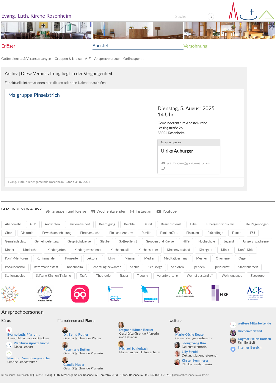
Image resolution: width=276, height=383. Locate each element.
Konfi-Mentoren (16, 258)
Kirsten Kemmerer (195, 360)
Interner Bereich (249, 347)
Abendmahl (13, 224)
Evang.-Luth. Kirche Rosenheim (36, 16)
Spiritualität (221, 267)
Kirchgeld (205, 250)
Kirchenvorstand (178, 250)
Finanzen (192, 233)
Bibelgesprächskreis (220, 224)
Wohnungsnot (232, 275)
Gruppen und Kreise (69, 211)
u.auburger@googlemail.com (188, 163)
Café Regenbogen (255, 224)
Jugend (229, 241)
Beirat (148, 224)
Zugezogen (258, 275)
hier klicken (54, 83)
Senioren (177, 267)
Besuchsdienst (171, 224)
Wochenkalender (111, 211)
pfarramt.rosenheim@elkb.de (191, 375)
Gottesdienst (128, 241)
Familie (146, 233)
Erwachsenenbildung (56, 233)
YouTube (170, 211)
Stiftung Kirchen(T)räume (53, 275)
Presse (38, 375)
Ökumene (223, 258)
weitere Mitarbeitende (254, 323)
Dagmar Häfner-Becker (136, 330)
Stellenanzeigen (16, 275)
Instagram (144, 211)
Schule (135, 267)
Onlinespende (133, 58)
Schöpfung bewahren (106, 267)
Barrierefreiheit (79, 224)
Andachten (52, 224)
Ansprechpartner (107, 58)
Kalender (85, 83)
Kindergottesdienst (87, 250)
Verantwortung (167, 275)
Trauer (124, 275)
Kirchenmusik (120, 250)
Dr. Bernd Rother (75, 334)
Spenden (199, 267)
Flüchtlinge (215, 233)
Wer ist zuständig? (200, 275)
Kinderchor (31, 250)
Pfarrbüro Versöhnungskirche (28, 358)
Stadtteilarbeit (248, 267)
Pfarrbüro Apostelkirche (31, 343)
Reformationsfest (46, 267)
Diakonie (27, 233)
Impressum (8, 375)
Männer (130, 258)
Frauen (236, 233)
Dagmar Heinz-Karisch (254, 339)
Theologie (103, 275)
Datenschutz (25, 375)
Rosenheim (75, 267)
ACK (33, 224)
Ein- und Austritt (121, 233)
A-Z (88, 58)
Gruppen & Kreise (68, 58)
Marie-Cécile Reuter (190, 334)
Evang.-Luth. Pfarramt (23, 334)
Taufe (83, 275)
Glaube (105, 241)
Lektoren (93, 258)
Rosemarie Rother (76, 349)
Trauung (142, 275)
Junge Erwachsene (256, 241)
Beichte (129, 224)
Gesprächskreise (79, 241)
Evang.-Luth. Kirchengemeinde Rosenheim (36, 182)
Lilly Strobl (190, 352)
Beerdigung (107, 224)
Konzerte (71, 258)
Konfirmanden (46, 258)
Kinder (9, 250)
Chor (8, 233)
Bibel (194, 224)
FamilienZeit (168, 233)
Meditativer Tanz (175, 258)
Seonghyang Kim (194, 343)
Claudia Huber (74, 364)
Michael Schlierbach (133, 348)
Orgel (242, 258)
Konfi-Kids (245, 250)
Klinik (225, 250)
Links (112, 258)
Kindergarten (56, 250)
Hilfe (186, 241)
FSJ (252, 233)
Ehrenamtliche (90, 233)
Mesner (201, 258)
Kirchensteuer (148, 250)
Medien (149, 258)
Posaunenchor (15, 267)
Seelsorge (155, 267)
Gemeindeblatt (15, 241)
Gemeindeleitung (46, 241)
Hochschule (206, 241)
